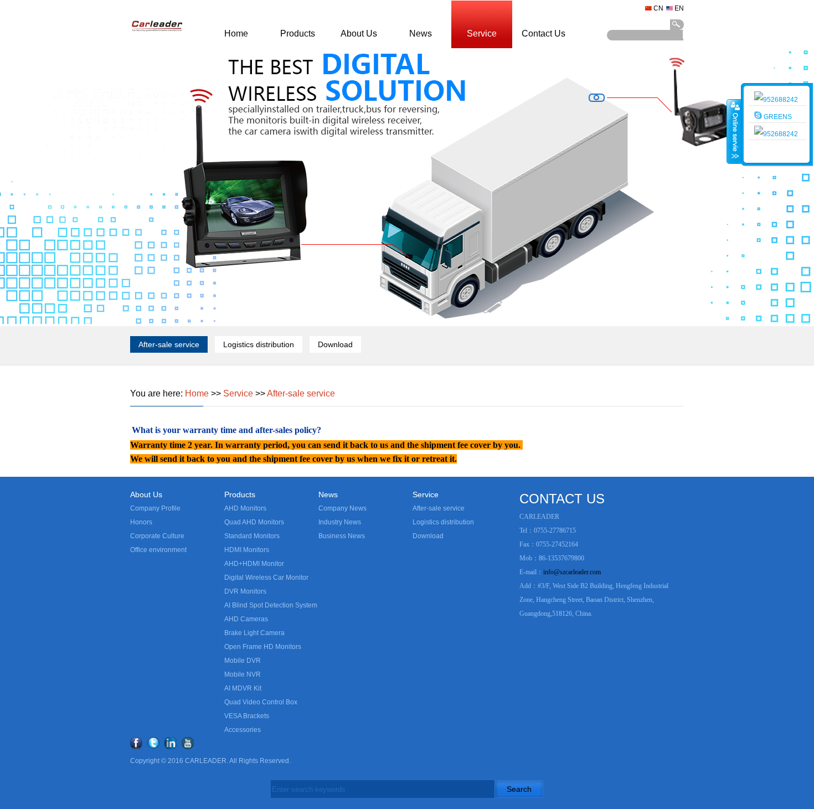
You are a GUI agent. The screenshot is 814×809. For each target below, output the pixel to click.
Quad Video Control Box (260, 702)
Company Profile (155, 508)
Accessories (242, 730)
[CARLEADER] (156, 46)
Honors (141, 522)
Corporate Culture (157, 536)
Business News (341, 536)
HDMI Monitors (246, 550)
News (420, 33)
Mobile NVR (242, 674)
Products (297, 33)
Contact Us (543, 33)
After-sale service (168, 344)
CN (658, 8)
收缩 (734, 131)
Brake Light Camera (254, 633)
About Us (359, 33)
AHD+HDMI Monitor (254, 564)
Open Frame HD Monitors (262, 647)
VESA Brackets (246, 716)
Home (236, 33)
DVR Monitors (245, 591)
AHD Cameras (246, 619)
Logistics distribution (258, 344)
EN (679, 8)
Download (335, 344)
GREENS (777, 117)
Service (482, 33)
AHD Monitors (245, 508)
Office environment (158, 550)
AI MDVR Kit (242, 688)
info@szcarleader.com (572, 572)
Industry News (339, 522)
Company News (342, 508)
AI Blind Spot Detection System (270, 605)
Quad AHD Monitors (254, 522)
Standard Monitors (252, 536)
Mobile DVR (242, 660)
